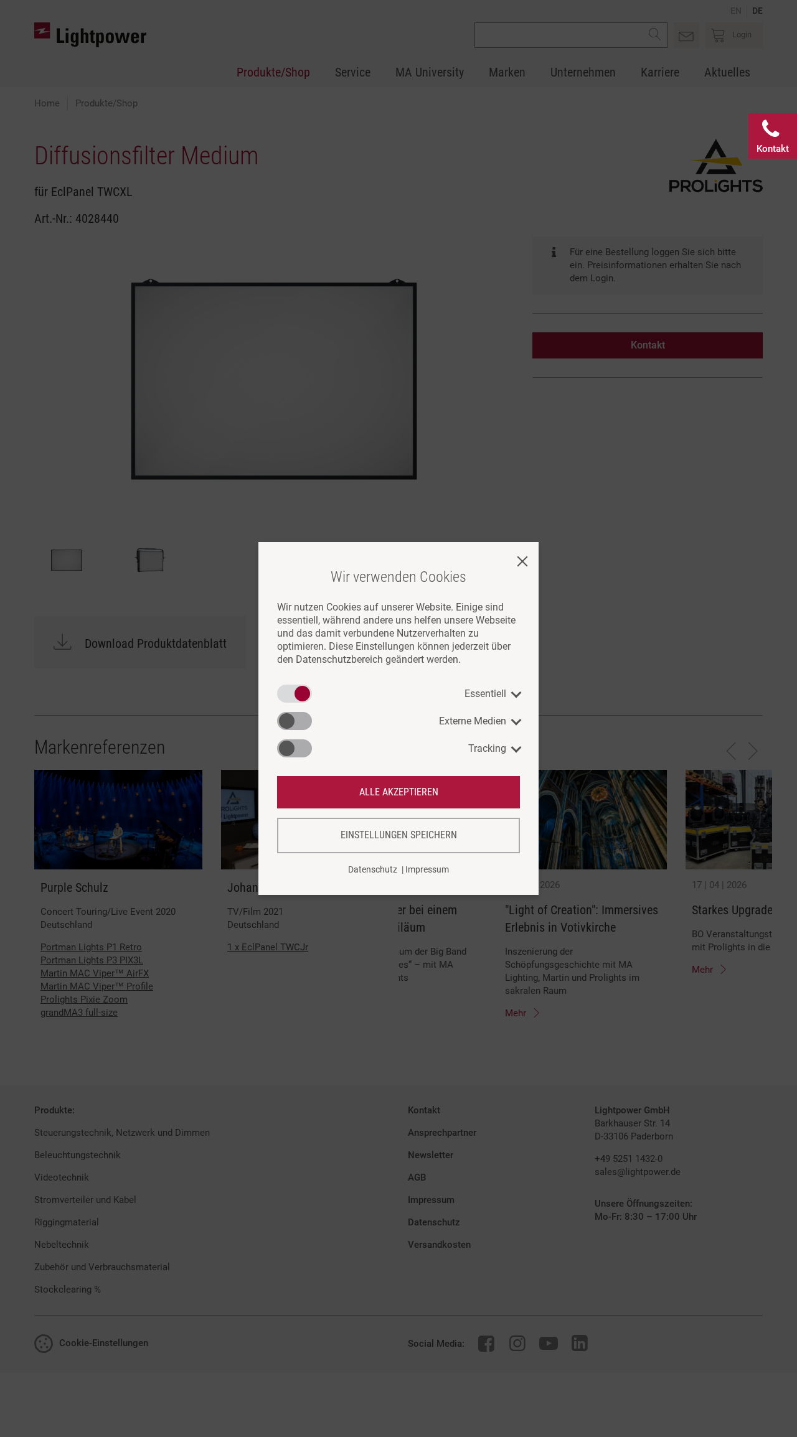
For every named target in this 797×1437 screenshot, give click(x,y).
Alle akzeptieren (398, 792)
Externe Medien (472, 721)
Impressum (427, 869)
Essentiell (485, 694)
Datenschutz (372, 869)
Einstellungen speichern (399, 835)
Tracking (487, 748)
